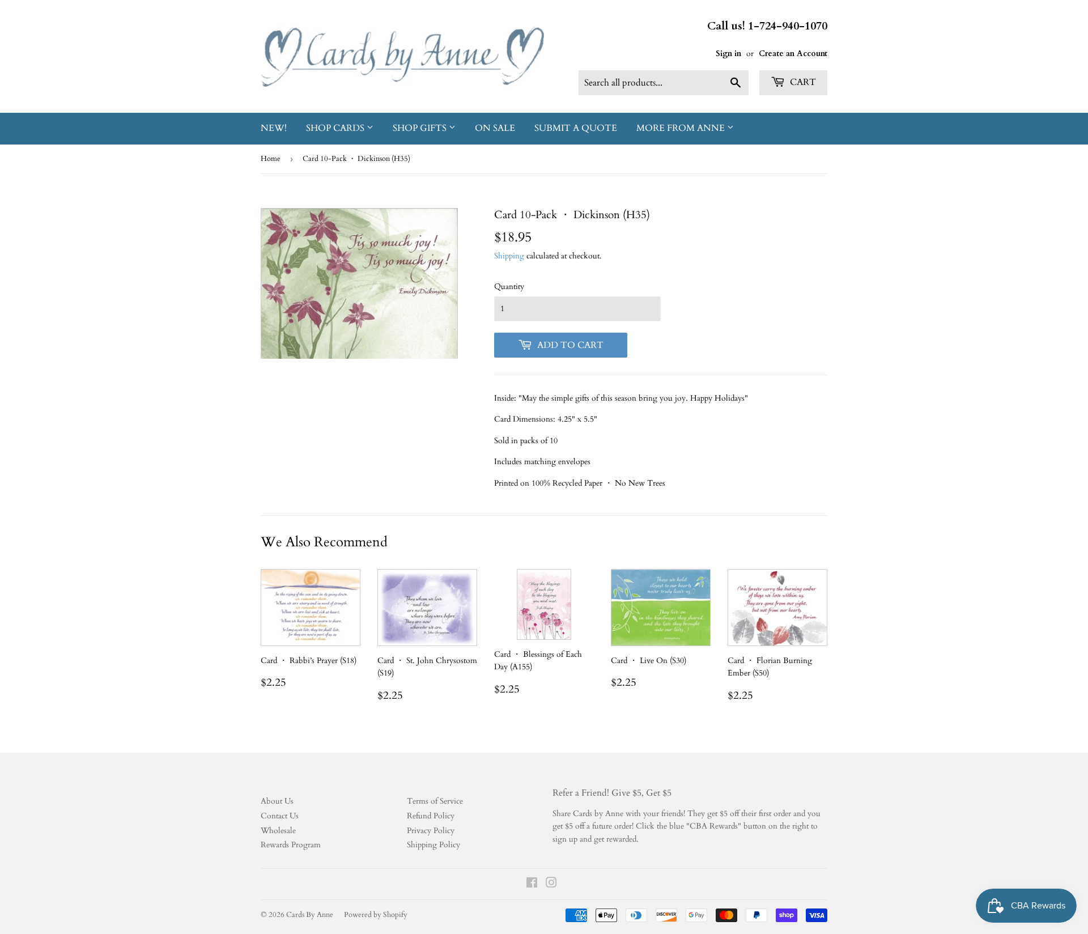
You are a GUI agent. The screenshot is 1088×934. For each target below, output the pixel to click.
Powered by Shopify (375, 915)
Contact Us (280, 815)
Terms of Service (435, 801)
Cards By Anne (309, 915)
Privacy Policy (430, 830)
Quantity (509, 286)
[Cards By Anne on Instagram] (551, 884)
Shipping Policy (433, 844)
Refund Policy (430, 815)
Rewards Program (291, 844)
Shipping (509, 256)
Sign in (728, 53)
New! (274, 128)
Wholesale (278, 830)
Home (270, 159)
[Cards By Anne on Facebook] (532, 884)
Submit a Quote (575, 128)
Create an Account (793, 53)
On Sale (495, 128)
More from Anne (681, 128)
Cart (802, 82)
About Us (277, 801)
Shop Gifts (421, 128)
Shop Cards (336, 128)
